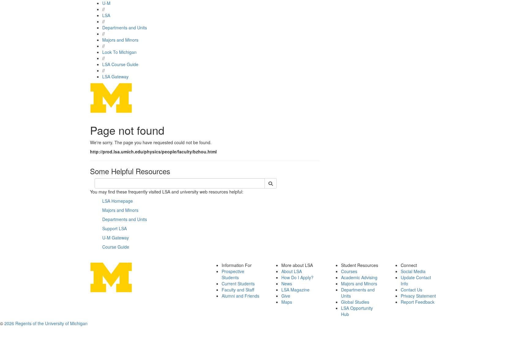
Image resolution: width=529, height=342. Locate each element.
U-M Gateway (115, 238)
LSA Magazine (295, 290)
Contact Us (411, 290)
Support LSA (114, 228)
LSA (106, 15)
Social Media (413, 271)
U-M (106, 3)
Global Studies (355, 302)
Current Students (238, 283)
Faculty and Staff (238, 290)
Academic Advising (359, 277)
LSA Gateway (115, 76)
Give (285, 296)
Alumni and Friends (240, 296)
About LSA (291, 271)
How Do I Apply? (297, 277)
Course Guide (115, 247)
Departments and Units (124, 27)
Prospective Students (233, 274)
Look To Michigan (119, 52)
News (286, 283)
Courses (349, 271)
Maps (286, 302)
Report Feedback (417, 302)
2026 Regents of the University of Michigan (46, 323)
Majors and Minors (120, 40)
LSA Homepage (117, 201)
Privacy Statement (418, 296)
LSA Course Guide (120, 64)
